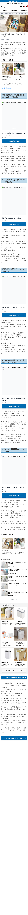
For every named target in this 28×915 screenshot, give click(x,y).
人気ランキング (23, 10)
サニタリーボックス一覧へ (15, 671)
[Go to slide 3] (14, 128)
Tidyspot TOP (4, 13)
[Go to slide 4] (15, 128)
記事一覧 (11, 13)
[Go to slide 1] (12, 128)
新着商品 (5, 10)
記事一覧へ (15, 599)
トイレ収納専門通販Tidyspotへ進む (13, 738)
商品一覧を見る (6, 88)
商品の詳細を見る (14, 141)
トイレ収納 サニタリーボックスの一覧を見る (13, 678)
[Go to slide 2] (13, 128)
